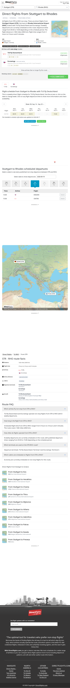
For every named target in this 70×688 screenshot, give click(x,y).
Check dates (64, 53)
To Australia (43, 673)
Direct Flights (7, 354)
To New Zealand (42, 675)
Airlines (5, 18)
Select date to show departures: (25, 177)
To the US (27, 671)
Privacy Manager (59, 675)
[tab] (5, 85)
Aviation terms (11, 677)
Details (63, 195)
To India (43, 671)
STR (3, 39)
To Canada (27, 673)
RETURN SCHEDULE (30, 121)
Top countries (11, 673)
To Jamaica (27, 677)
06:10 (30, 114)
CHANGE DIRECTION (35, 46)
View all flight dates (56, 76)
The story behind (59, 671)
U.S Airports (11, 675)
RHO (37, 39)
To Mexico (27, 675)
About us (59, 673)
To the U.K (42, 677)
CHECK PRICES (41, 121)
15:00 (55, 114)
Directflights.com (41, 685)
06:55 (14, 114)
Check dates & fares (24, 18)
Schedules (13, 18)
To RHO (16, 354)
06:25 (22, 114)
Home (59, 669)
